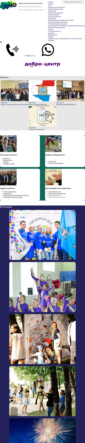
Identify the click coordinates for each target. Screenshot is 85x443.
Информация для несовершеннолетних (61, 20)
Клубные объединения (55, 9)
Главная (50, 2)
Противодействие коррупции (57, 24)
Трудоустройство (53, 15)
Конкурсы (51, 33)
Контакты (51, 40)
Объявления (52, 18)
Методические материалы (56, 27)
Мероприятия (52, 35)
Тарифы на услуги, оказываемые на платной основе (65, 38)
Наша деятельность (54, 31)
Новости (51, 4)
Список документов (54, 16)
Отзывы (50, 29)
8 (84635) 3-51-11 (30, 56)
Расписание (52, 11)
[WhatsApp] (47, 56)
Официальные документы (56, 7)
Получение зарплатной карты (57, 22)
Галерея (50, 37)
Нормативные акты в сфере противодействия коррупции (66, 26)
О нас (50, 5)
